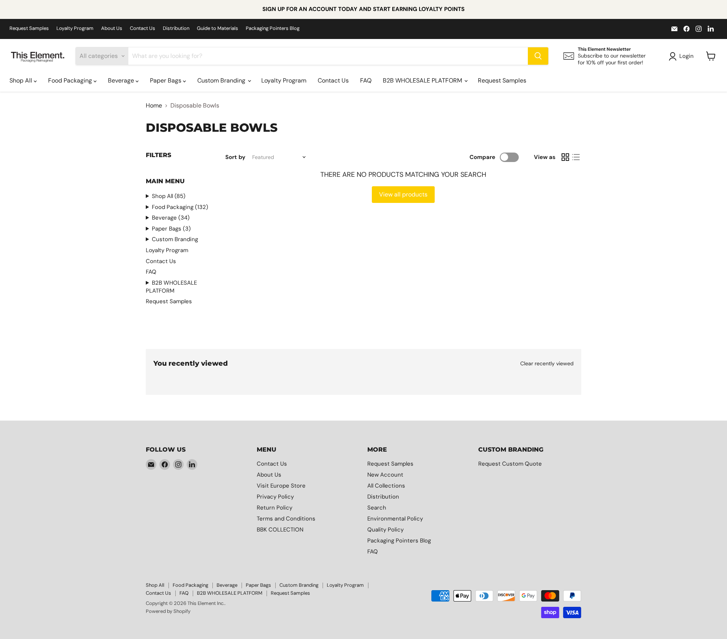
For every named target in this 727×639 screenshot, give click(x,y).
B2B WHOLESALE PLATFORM (423, 80)
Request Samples (29, 28)
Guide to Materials (217, 28)
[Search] (538, 56)
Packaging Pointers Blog (273, 28)
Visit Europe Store (281, 485)
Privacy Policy (275, 496)
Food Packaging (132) (180, 207)
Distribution (176, 28)
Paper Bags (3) (171, 228)
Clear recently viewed (547, 363)
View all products (403, 194)
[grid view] (565, 157)
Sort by (235, 157)
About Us (111, 28)
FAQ (365, 80)
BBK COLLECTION (280, 529)
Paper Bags (166, 80)
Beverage (122, 80)
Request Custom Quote (510, 464)
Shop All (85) (169, 196)
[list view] (576, 157)
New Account (385, 474)
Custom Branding (222, 80)
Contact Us (142, 28)
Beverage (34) (171, 217)
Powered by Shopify (168, 611)
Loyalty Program (75, 28)
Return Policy (274, 507)
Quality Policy (385, 529)
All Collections (386, 485)
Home (154, 105)
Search (376, 507)
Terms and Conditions (286, 518)
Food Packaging (71, 80)
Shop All (21, 80)
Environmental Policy (395, 518)
